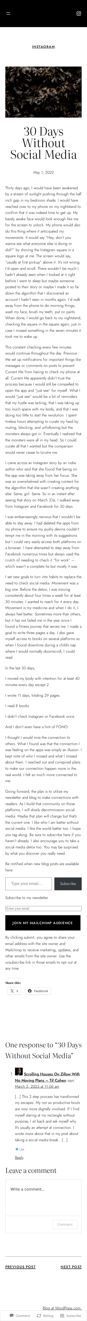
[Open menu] (8, 13)
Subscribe (68, 883)
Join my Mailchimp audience (43, 923)
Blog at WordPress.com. (62, 1308)
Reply (19, 1157)
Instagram (43, 46)
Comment (64, 1224)
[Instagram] (79, 13)
